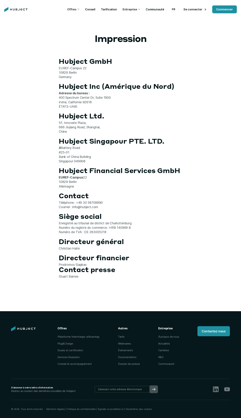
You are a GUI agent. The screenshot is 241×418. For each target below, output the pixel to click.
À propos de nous (168, 336)
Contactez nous (213, 331)
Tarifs (121, 336)
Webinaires (124, 343)
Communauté (155, 9)
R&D (161, 357)
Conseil (90, 9)
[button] (73, 9)
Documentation (127, 357)
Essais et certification (70, 350)
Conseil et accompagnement (75, 363)
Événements (125, 350)
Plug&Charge (65, 343)
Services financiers (69, 357)
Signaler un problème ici (110, 409)
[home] (16, 9)
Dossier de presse (129, 363)
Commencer (224, 9)
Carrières (163, 350)
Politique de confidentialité (81, 409)
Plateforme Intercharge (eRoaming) (79, 336)
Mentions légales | (56, 409)
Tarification (109, 9)
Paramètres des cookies (139, 409)
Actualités (164, 343)
